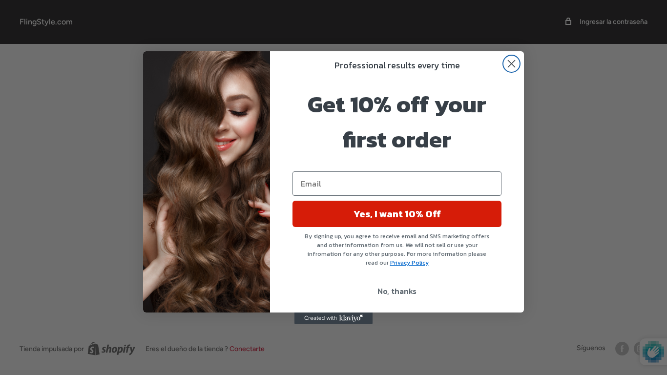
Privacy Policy (409, 262)
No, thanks (397, 291)
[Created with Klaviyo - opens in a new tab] (333, 318)
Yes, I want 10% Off (397, 214)
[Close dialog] (511, 63)
